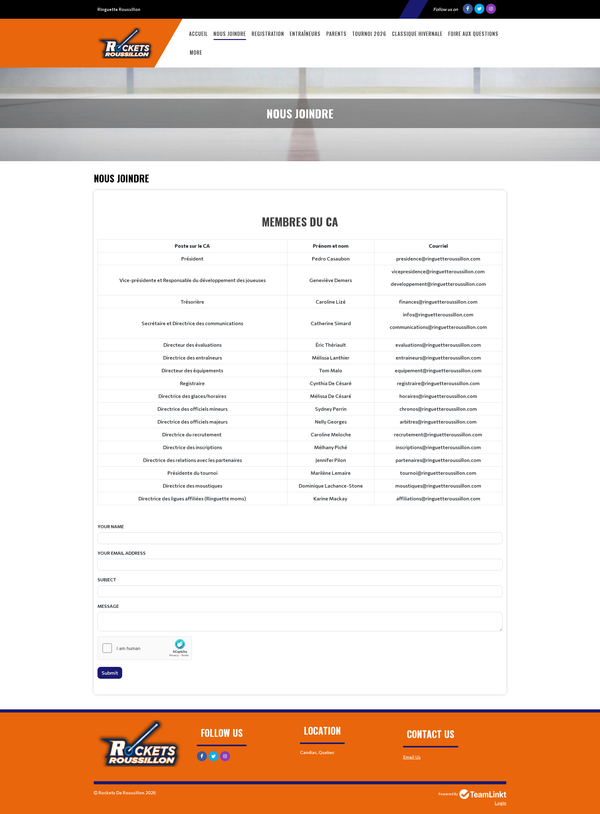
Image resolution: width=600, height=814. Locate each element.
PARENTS (336, 33)
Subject (107, 579)
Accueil (198, 33)
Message (108, 606)
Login (500, 803)
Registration (268, 33)
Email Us (412, 757)
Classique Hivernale (417, 33)
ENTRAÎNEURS (305, 33)
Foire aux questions (473, 33)
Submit (110, 673)
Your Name (111, 526)
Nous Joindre (229, 33)
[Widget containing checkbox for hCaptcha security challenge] (145, 648)
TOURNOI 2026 (369, 33)
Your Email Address (122, 553)
